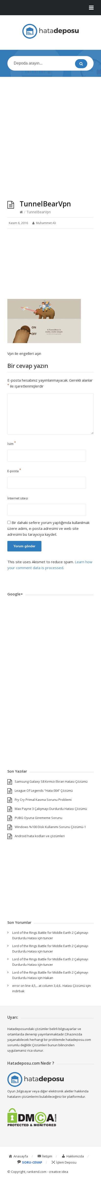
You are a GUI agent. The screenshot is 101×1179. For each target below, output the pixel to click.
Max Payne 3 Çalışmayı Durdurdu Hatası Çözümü (51, 808)
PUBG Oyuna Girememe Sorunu (38, 818)
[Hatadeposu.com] (50, 31)
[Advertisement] (50, 133)
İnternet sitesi (17, 498)
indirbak (18, 991)
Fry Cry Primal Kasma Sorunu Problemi (43, 799)
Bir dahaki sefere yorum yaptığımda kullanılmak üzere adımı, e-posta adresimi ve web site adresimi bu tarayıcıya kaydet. (48, 528)
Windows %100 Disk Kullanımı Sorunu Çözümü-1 (50, 827)
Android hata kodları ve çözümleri (40, 836)
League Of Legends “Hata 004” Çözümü (44, 790)
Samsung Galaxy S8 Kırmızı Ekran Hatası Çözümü (51, 781)
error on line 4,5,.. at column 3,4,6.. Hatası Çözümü (48, 985)
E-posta (14, 471)
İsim (11, 444)
